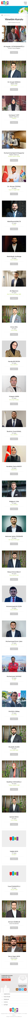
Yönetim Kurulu (6, 15)
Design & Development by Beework (14, 1016)
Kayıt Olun (6, 979)
